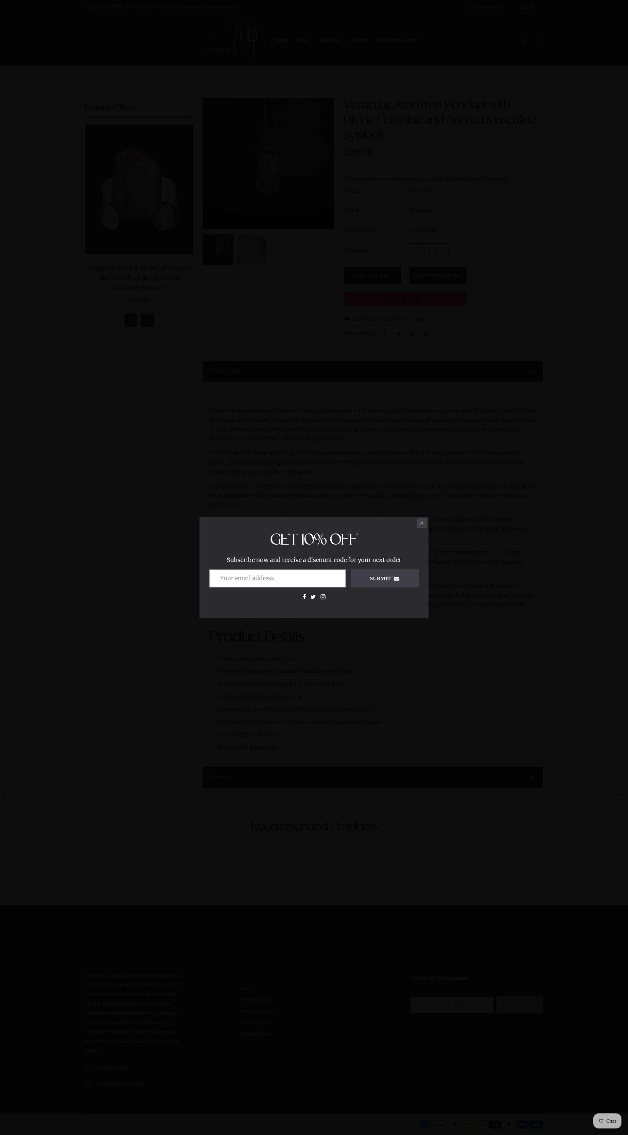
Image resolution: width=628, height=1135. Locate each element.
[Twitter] (313, 597)
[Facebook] (304, 597)
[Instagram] (323, 597)
